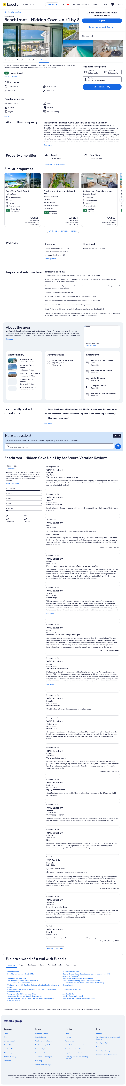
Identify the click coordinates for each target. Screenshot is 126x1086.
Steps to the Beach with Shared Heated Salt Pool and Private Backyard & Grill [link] (30, 999)
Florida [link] (41, 1009)
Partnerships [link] (8, 1045)
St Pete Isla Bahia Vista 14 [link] (72, 972)
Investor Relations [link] (10, 1049)
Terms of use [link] (69, 1041)
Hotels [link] (16, 1009)
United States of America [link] (28, 1009)
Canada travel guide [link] (41, 1033)
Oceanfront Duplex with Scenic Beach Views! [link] (24, 996)
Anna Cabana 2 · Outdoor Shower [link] (20, 983)
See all (6, 116)
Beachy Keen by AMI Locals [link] (73, 996)
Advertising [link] (8, 1053)
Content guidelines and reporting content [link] (76, 1058)
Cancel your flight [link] (102, 1043)
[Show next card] (122, 200)
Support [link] (99, 1033)
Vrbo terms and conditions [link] (74, 1049)
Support (96, 4)
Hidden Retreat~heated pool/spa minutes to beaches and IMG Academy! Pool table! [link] (86, 975)
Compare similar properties (64, 231)
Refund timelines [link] (102, 1047)
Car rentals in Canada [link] (42, 1053)
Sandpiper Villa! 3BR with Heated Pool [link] (21, 994)
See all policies (50, 259)
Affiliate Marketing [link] (10, 1057)
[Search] (118, 446)
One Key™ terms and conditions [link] (76, 1045)
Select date (93, 73)
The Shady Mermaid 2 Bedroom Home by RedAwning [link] (83, 983)
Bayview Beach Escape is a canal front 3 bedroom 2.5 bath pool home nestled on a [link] (31, 990)
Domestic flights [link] (40, 1049)
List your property (81, 4)
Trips (105, 4)
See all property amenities (55, 164)
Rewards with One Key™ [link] (43, 1065)
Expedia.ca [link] (8, 1009)
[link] (102, 36)
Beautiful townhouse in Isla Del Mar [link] (20, 974)
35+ (118, 53)
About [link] (6, 1033)
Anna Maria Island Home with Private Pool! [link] (79, 998)
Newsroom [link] (7, 1061)
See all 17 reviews (10, 76)
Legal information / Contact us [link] (75, 1053)
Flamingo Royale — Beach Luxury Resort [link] (78, 978)
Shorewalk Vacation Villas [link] (16, 978)
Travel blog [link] (38, 1061)
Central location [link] (68, 985)
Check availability (102, 87)
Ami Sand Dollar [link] (69, 994)
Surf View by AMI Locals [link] (72, 989)
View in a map (91, 346)
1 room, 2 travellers (96, 80)
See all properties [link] (14, 12)
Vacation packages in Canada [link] (44, 1045)
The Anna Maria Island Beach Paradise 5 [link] (22, 980)
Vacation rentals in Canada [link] (43, 1041)
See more (48, 145)
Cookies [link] (68, 1037)
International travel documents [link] (106, 1055)
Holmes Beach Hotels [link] (53, 1009)
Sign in (120, 4)
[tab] (11, 965)
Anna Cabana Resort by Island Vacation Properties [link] (81, 980)
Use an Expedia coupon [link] (104, 1051)
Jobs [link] (5, 1037)
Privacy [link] (67, 1033)
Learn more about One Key (102, 27)
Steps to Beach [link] (13, 972)
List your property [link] (10, 1041)
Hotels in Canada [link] (40, 1037)
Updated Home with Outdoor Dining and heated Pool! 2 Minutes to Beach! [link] (33, 986)
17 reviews (11, 468)
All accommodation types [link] (43, 1057)
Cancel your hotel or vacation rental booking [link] (108, 1038)
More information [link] (12, 484)
